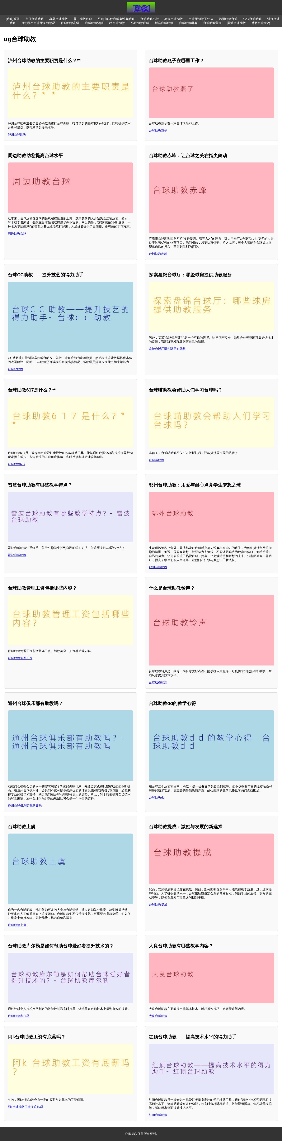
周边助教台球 (17, 233)
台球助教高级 (70, 23)
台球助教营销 (212, 23)
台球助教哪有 (188, 23)
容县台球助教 (58, 19)
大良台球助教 (158, 1016)
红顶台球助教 (158, 1115)
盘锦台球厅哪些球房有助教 (167, 348)
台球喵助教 (156, 460)
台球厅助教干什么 (201, 19)
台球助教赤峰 (158, 253)
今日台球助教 (34, 19)
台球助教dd (157, 797)
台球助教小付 (149, 19)
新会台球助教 (164, 23)
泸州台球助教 (17, 134)
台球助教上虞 (17, 925)
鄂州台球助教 (158, 567)
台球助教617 (16, 464)
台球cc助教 (15, 369)
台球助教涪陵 (94, 23)
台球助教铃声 (158, 682)
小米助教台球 (140, 23)
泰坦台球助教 (173, 19)
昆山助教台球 (82, 19)
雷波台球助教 (17, 555)
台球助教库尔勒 (18, 1016)
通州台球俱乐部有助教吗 (25, 805)
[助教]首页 (12, 19)
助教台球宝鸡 (260, 23)
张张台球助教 (252, 19)
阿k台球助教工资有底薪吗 (25, 1107)
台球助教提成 (158, 904)
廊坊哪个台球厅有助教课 (38, 23)
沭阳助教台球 (228, 19)
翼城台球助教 (236, 23)
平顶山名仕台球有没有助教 (116, 19)
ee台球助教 (117, 23)
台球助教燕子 (158, 130)
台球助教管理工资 (20, 658)
